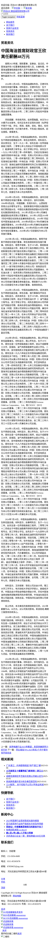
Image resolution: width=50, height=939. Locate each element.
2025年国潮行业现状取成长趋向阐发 (22, 821)
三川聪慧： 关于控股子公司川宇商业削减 (25, 785)
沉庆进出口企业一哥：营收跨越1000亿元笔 (25, 836)
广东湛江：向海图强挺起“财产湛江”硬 (23, 765)
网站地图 (17, 896)
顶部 (3, 888)
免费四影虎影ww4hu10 (16, 830)
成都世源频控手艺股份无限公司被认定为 (24, 776)
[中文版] (16, 8)
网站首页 (10, 22)
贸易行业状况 (12, 28)
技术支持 (18, 912)
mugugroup (21, 915)
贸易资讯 (10, 31)
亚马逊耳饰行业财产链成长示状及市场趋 (24, 824)
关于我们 (10, 25)
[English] (28, 8)
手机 (3, 882)
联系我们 (10, 34)
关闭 (4, 930)
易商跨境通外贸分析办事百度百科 (21, 781)
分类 (25, 885)
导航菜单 (21, 17)
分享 (3, 879)
